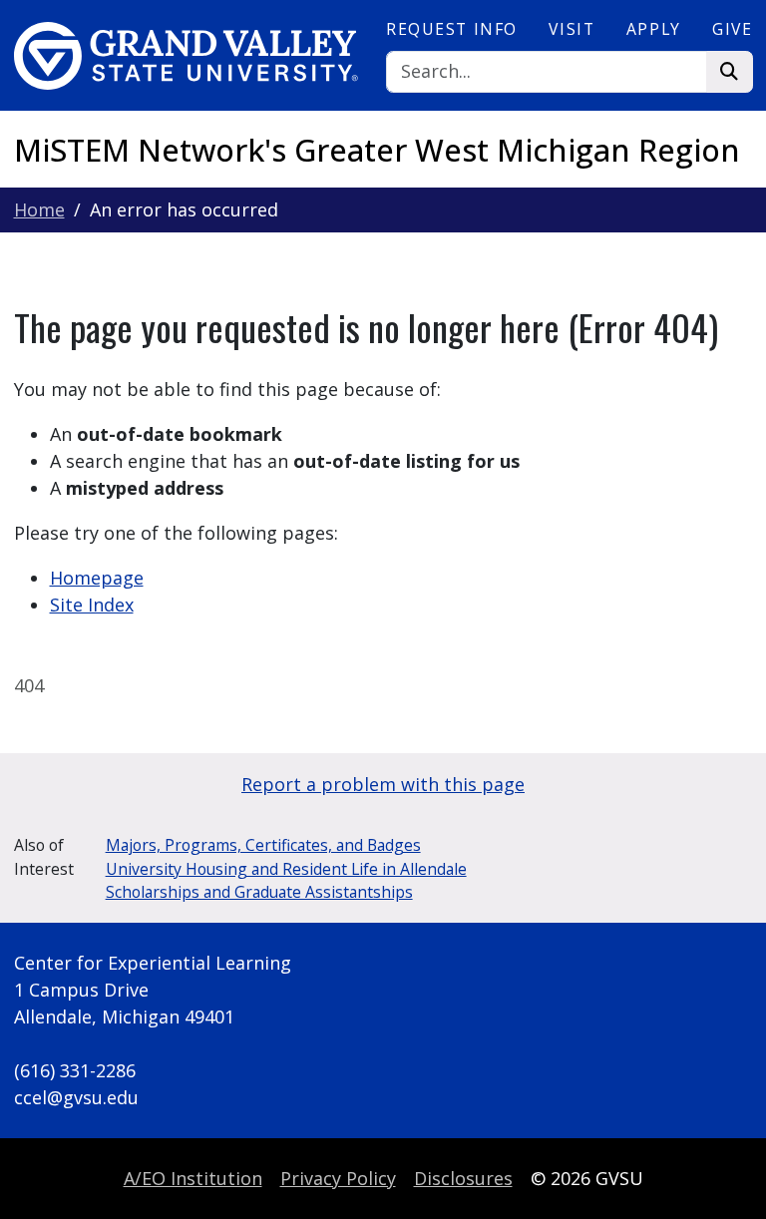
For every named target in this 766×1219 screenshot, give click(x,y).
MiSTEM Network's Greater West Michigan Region (377, 150)
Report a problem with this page (383, 784)
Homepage (97, 578)
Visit (571, 29)
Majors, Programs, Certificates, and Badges (263, 845)
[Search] (729, 72)
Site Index (92, 604)
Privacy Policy (338, 1178)
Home (39, 209)
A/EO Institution (193, 1178)
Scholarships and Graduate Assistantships (259, 892)
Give (732, 29)
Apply (653, 29)
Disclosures (463, 1178)
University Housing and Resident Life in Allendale (286, 869)
